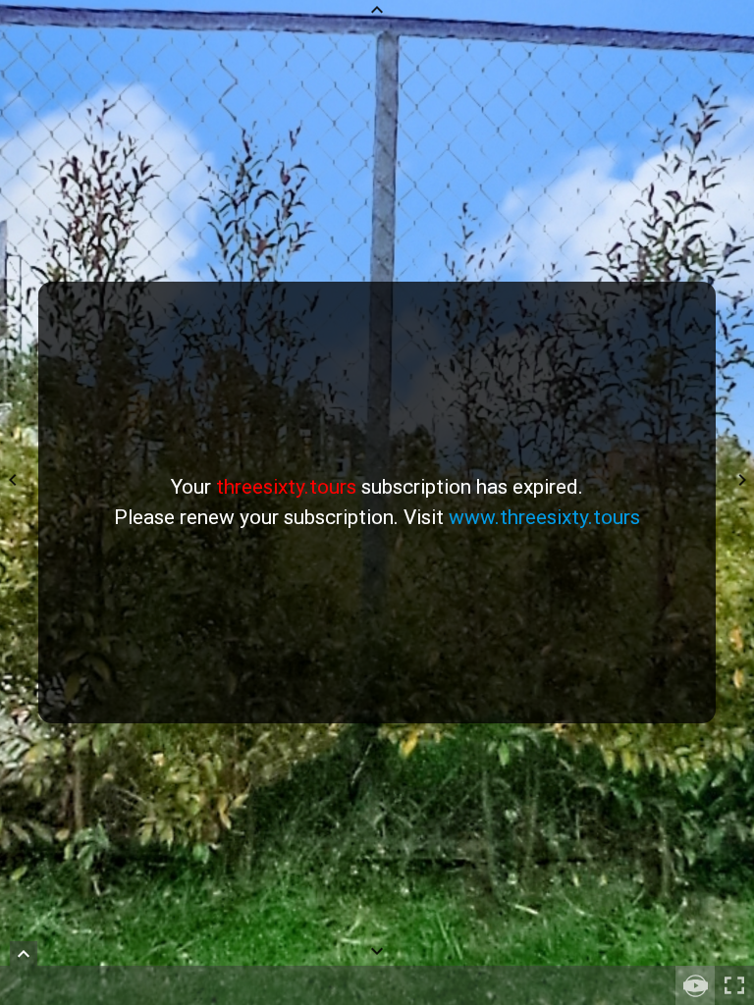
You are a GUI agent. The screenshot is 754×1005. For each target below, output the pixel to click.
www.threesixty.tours (544, 517)
